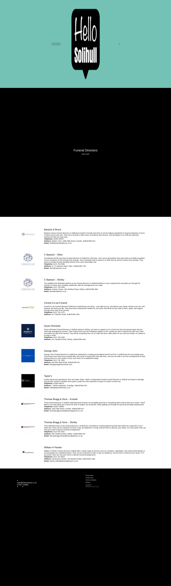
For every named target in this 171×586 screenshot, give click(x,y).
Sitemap (88, 482)
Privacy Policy (89, 475)
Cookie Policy (89, 477)
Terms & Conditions (91, 480)
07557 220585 (22, 485)
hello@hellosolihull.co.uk (27, 483)
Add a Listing (56, 43)
